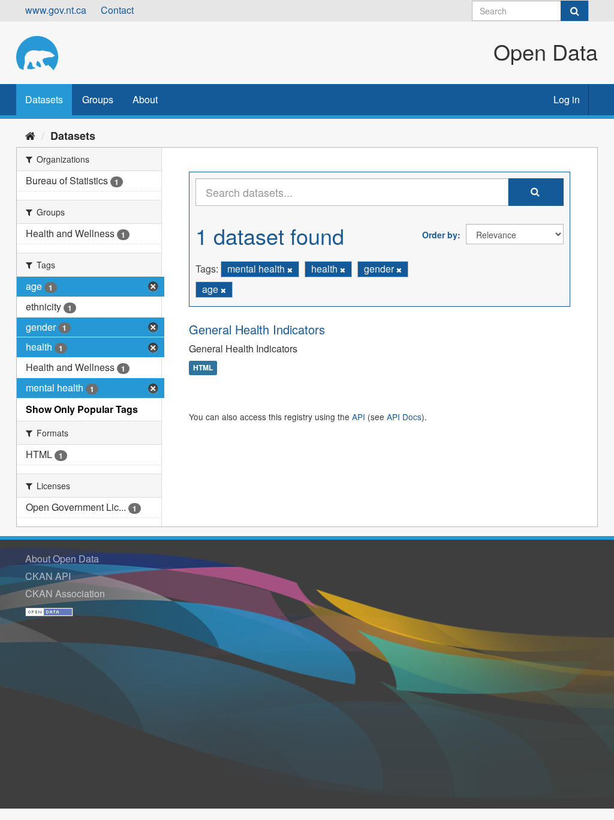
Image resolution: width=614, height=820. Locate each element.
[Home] (30, 135)
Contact (117, 10)
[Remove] (290, 269)
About (145, 99)
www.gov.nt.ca (55, 10)
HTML (203, 368)
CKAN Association (65, 593)
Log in (566, 99)
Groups (97, 99)
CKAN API (48, 576)
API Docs (404, 417)
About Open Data (62, 558)
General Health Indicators (257, 329)
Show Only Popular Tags (82, 409)
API (358, 417)
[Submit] (574, 11)
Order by (440, 235)
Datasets (44, 99)
